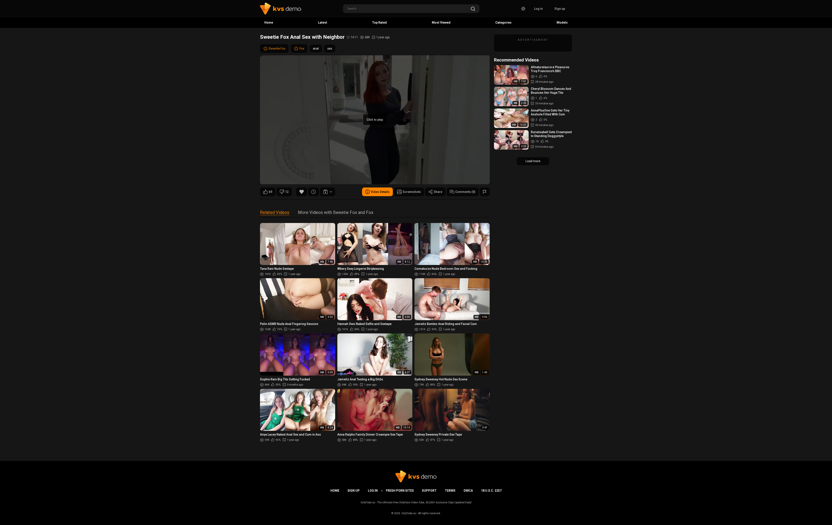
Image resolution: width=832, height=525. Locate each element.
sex (329, 48)
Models (562, 22)
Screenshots (412, 192)
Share (438, 192)
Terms (450, 490)
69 (270, 192)
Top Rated (379, 22)
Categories (503, 22)
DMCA (468, 490)
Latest (322, 22)
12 (287, 192)
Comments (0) (465, 192)
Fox (301, 48)
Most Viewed (441, 22)
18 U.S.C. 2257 (491, 490)
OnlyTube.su (408, 513)
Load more (533, 161)
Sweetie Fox (277, 48)
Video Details (380, 192)
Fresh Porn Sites (400, 490)
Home (268, 22)
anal (316, 48)
